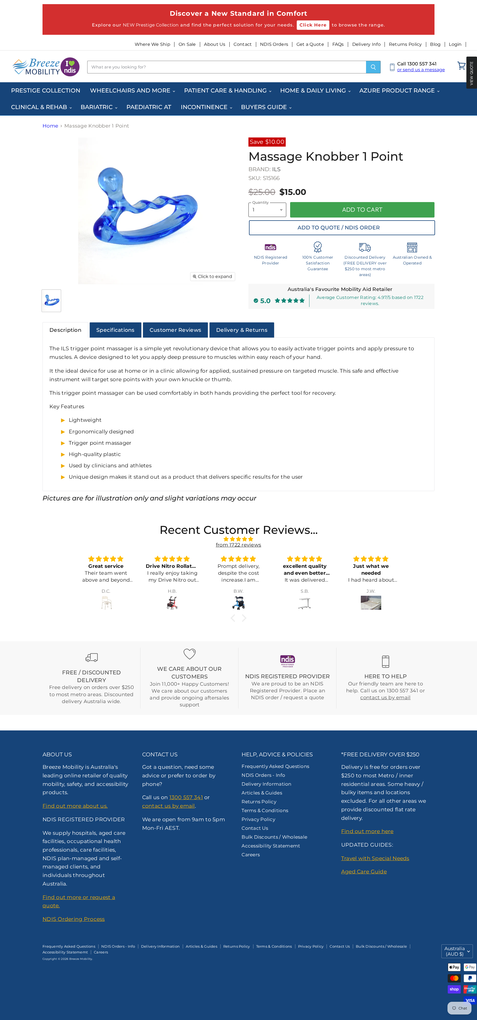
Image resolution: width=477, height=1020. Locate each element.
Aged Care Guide (364, 871)
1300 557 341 (186, 797)
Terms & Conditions (265, 810)
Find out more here (367, 831)
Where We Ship (153, 44)
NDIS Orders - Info (263, 775)
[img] (238, 539)
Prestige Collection (45, 90)
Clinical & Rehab (40, 107)
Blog (435, 44)
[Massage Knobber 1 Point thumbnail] (51, 301)
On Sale (187, 44)
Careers (251, 854)
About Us (214, 44)
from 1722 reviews (238, 545)
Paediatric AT (148, 107)
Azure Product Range (397, 90)
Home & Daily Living (314, 90)
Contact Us (255, 828)
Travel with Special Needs (375, 858)
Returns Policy (405, 44)
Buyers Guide (264, 107)
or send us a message (421, 69)
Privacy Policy (258, 819)
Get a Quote (310, 44)
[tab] (65, 330)
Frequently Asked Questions (275, 766)
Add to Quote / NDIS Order (339, 227)
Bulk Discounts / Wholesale (274, 837)
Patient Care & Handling (226, 90)
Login (455, 44)
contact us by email (385, 698)
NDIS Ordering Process (74, 919)
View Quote (471, 73)
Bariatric (97, 107)
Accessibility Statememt (271, 846)
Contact (243, 44)
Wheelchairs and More (131, 90)
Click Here (313, 25)
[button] (234, 618)
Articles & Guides (262, 793)
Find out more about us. (75, 805)
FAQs (338, 44)
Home (50, 126)
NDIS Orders (274, 44)
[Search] (373, 67)
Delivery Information (266, 784)
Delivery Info (366, 44)
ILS (276, 169)
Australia (454, 951)
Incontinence (205, 107)
